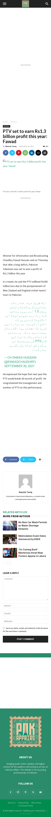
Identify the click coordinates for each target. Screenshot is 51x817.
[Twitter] (12, 153)
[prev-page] (4, 563)
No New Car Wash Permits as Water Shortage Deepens (32, 525)
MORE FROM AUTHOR (16, 516)
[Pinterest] (19, 153)
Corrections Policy (25, 806)
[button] (4, 4)
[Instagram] (18, 792)
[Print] (45, 153)
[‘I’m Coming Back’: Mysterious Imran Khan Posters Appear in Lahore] (10, 553)
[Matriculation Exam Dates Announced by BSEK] (10, 539)
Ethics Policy (36, 803)
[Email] (38, 153)
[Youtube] (40, 792)
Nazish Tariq (10, 146)
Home (5, 122)
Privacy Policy (23, 803)
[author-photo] (25, 488)
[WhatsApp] (25, 153)
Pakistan (13, 122)
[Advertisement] (25, 36)
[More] (40, 459)
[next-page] (9, 563)
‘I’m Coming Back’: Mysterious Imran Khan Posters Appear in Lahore (32, 552)
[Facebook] (5, 153)
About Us (11, 803)
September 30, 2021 (19, 366)
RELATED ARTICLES (15, 512)
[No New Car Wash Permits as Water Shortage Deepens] (10, 525)
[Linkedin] (32, 153)
